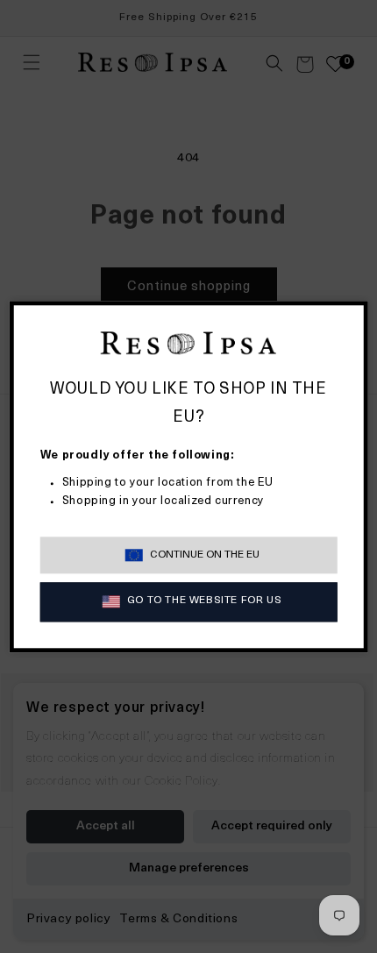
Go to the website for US (204, 601)
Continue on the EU (205, 555)
